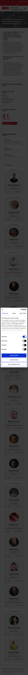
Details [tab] (14, 313)
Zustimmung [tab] (5, 313)
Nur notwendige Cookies (14, 364)
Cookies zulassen (14, 355)
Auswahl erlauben (14, 359)
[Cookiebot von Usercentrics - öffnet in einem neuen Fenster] (20, 309)
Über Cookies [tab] (23, 313)
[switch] (24, 341)
